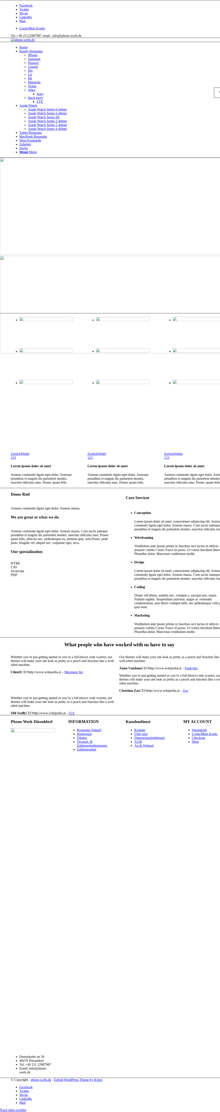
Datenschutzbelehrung (149, 738)
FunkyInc (191, 668)
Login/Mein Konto (32, 28)
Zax (185, 690)
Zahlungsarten (86, 749)
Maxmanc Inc (73, 672)
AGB (138, 741)
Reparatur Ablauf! (89, 730)
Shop (195, 741)
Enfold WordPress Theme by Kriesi (78, 1080)
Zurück (16, 454)
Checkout (198, 738)
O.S (71, 713)
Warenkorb (199, 730)
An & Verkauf (144, 745)
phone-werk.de (41, 1080)
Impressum (84, 734)
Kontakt (139, 730)
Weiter (25, 454)
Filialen (82, 738)
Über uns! (141, 734)
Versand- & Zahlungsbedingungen (92, 743)
